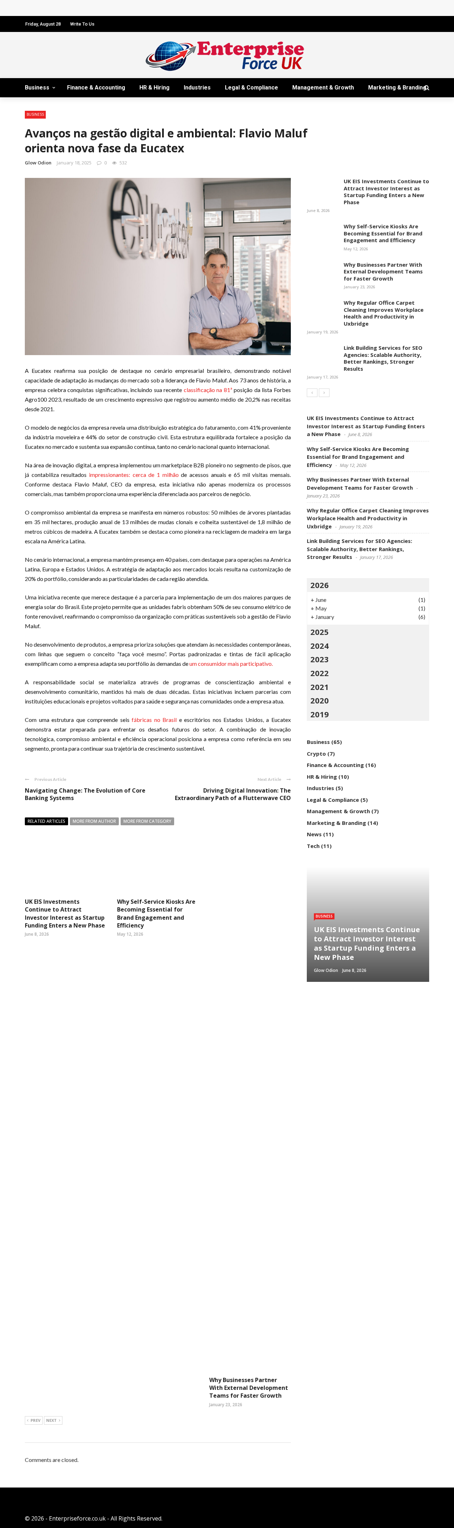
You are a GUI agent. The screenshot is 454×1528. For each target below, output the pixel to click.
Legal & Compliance (251, 87)
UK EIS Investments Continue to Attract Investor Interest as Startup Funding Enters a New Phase (65, 913)
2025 (319, 631)
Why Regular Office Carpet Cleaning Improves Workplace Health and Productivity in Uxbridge (383, 313)
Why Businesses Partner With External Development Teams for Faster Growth (248, 1388)
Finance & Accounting (96, 87)
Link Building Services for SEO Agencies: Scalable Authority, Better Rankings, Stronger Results (383, 358)
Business (37, 87)
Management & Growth (323, 87)
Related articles (46, 821)
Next (51, 1420)
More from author (94, 821)
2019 (319, 714)
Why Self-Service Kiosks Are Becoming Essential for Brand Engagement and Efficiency (156, 913)
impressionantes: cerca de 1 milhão (134, 474)
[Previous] (312, 392)
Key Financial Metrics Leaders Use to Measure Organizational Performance (135, 8)
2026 (319, 585)
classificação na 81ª (209, 389)
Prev (35, 1420)
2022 (319, 673)
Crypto (316, 753)
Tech (313, 845)
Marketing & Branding (397, 87)
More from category (147, 821)
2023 (319, 659)
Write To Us (82, 24)
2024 (319, 645)
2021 (319, 686)
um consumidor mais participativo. (231, 663)
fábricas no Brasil (154, 719)
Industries (197, 87)
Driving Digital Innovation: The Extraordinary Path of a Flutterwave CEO (233, 794)
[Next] (324, 392)
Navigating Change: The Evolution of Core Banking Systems (85, 794)
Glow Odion (38, 162)
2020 (319, 700)
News (314, 834)
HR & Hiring (154, 87)
